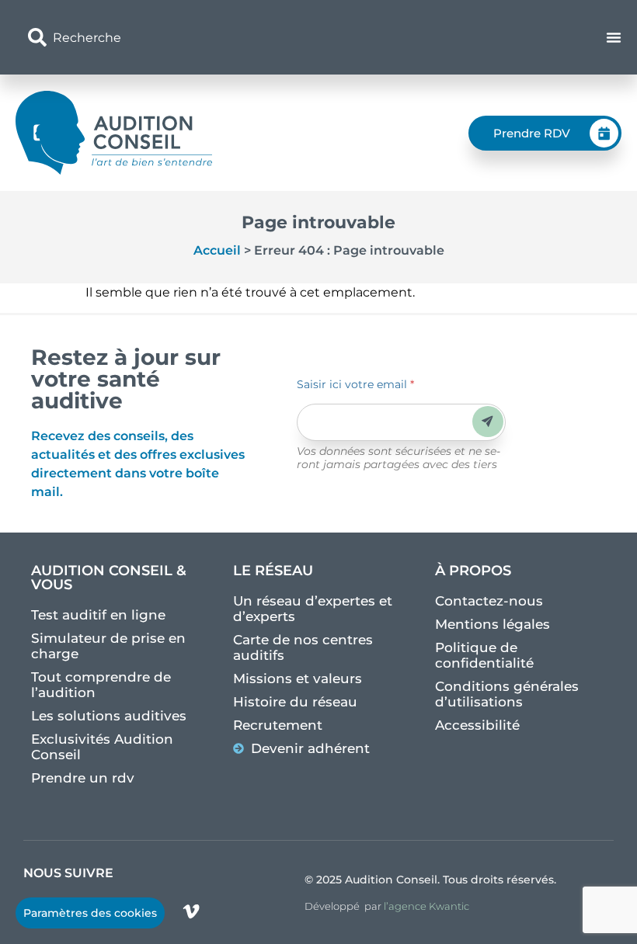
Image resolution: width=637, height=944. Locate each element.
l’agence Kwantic (426, 906)
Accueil (217, 250)
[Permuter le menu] (613, 37)
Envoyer (487, 421)
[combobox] (220, 37)
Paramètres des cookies (90, 913)
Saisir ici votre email (355, 384)
